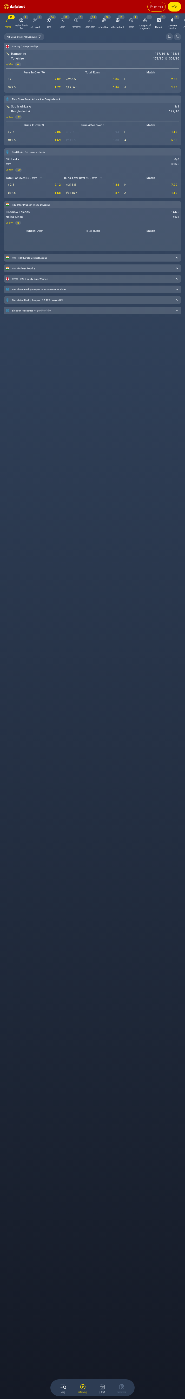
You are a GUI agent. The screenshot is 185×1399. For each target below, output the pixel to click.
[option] (21, 22)
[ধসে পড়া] (177, 36)
